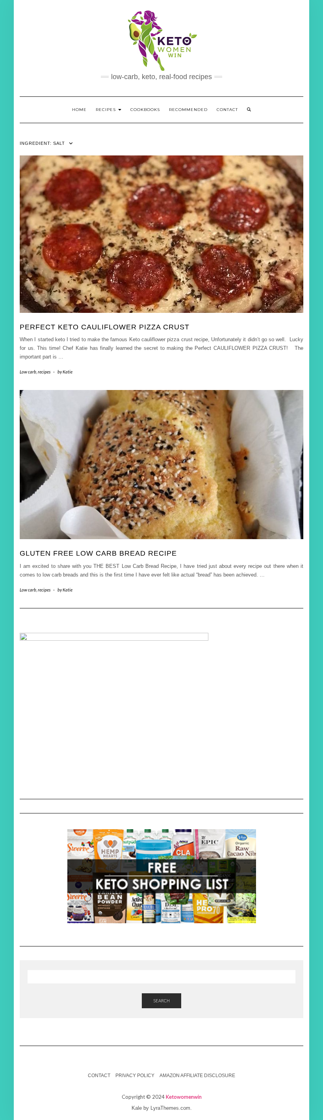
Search (161, 1000)
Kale (137, 1108)
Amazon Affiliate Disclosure (197, 1075)
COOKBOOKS (145, 109)
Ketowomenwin (184, 1097)
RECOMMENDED (188, 109)
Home (79, 109)
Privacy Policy (134, 1075)
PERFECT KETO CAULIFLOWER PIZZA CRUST (104, 327)
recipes (44, 371)
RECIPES (106, 109)
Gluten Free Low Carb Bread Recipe (98, 553)
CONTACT (227, 109)
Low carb (28, 371)
